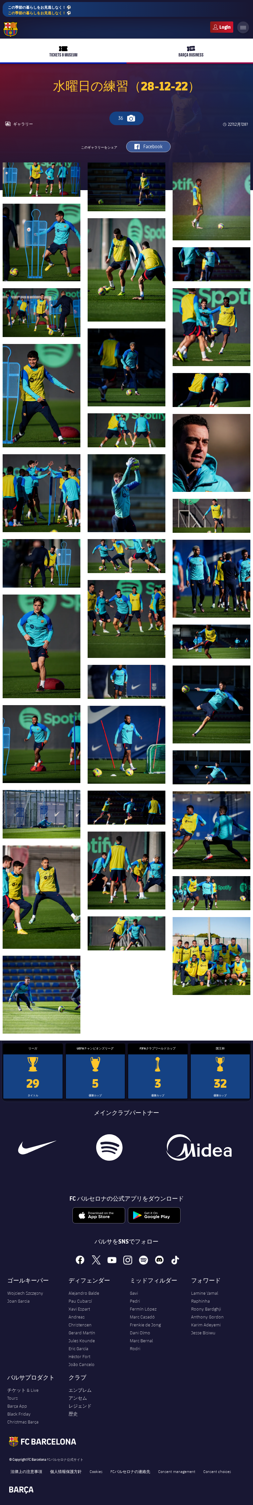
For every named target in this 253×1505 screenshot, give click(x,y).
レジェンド (80, 1406)
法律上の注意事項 (26, 1471)
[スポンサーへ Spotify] (109, 1147)
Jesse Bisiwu (203, 1332)
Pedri (135, 1301)
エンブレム (80, 1390)
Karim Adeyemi (206, 1324)
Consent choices (217, 1471)
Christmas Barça (23, 1421)
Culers (221, 27)
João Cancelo (82, 1364)
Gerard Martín (82, 1332)
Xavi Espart (79, 1309)
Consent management (176, 1471)
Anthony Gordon (207, 1316)
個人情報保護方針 (66, 1471)
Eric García (78, 1348)
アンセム (78, 1398)
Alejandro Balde (84, 1293)
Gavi (134, 1293)
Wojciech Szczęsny (25, 1293)
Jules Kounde (82, 1340)
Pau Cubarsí (80, 1301)
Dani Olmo (140, 1332)
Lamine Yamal (204, 1293)
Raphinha (200, 1301)
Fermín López (143, 1309)
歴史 (73, 1414)
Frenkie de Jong (145, 1324)
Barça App (17, 1406)
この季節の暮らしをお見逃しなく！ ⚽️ (39, 10)
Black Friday (19, 1414)
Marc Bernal (141, 1340)
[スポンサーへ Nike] (37, 1147)
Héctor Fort (79, 1356)
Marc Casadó (142, 1316)
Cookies (96, 1471)
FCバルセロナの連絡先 (130, 1471)
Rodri (135, 1348)
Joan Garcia (18, 1301)
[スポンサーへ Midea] (198, 1147)
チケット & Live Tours (23, 1394)
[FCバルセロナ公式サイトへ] (10, 29)
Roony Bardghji (206, 1309)
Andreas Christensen (80, 1320)
